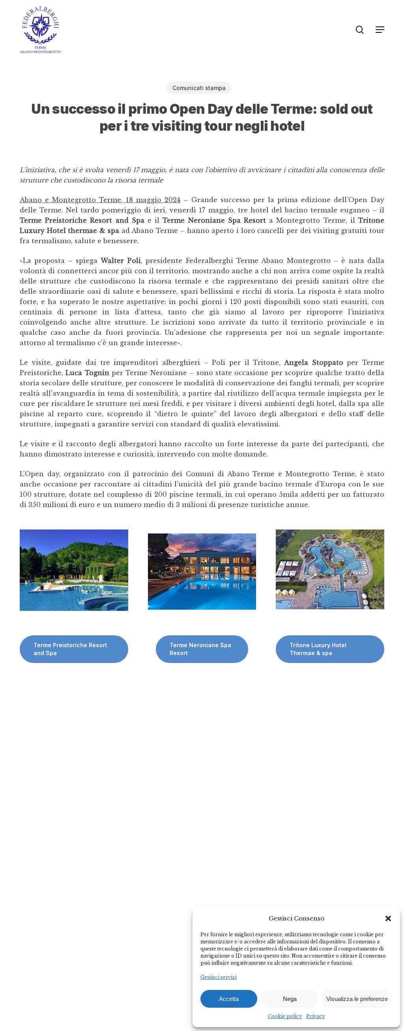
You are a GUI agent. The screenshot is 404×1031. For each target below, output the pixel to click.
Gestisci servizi (218, 977)
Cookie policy (285, 1016)
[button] (388, 918)
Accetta (229, 998)
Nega (290, 998)
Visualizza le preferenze (357, 998)
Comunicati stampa (199, 88)
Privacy (315, 1016)
